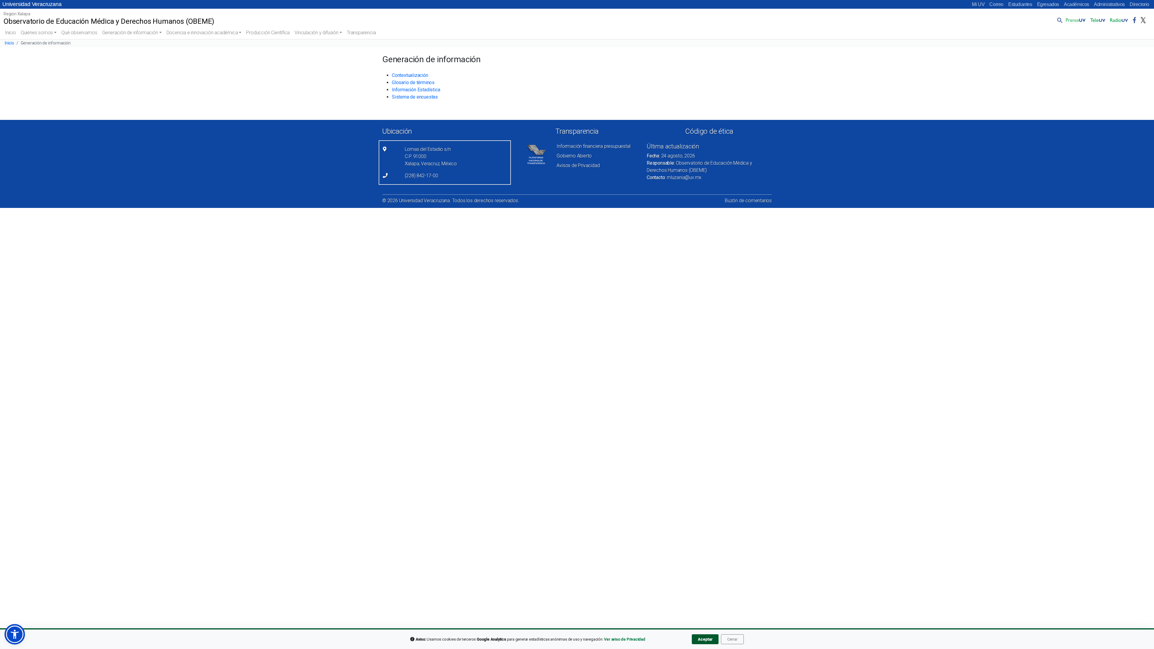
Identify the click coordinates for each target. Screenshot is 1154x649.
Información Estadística (416, 90)
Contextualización (410, 75)
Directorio (1139, 4)
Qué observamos (79, 32)
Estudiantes (1020, 4)
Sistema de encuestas (415, 97)
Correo (996, 4)
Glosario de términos (413, 82)
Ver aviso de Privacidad (624, 639)
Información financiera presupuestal (593, 146)
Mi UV (978, 4)
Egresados (1048, 4)
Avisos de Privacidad (578, 165)
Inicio (10, 32)
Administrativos (1109, 4)
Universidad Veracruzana (31, 4)
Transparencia (361, 32)
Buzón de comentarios (748, 200)
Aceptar (705, 639)
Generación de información (130, 32)
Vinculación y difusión (316, 32)
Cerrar (732, 639)
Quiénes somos (37, 32)
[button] (1059, 20)
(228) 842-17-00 (421, 175)
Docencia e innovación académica (202, 32)
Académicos (1076, 4)
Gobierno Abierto (574, 156)
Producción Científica (268, 32)
